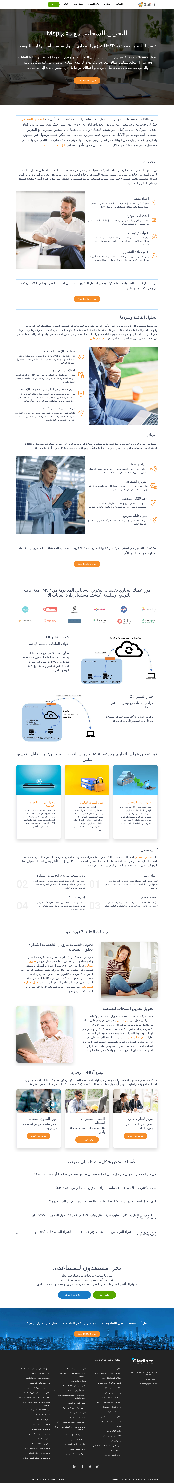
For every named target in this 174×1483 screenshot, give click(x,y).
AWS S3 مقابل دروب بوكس (111, 1436)
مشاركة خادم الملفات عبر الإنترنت (109, 1402)
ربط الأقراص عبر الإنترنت (112, 1393)
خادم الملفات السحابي (42, 1415)
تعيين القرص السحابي (139, 802)
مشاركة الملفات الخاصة (113, 1369)
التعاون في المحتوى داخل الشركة (74, 1408)
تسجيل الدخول (78, 4)
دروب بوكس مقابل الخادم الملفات (38, 1378)
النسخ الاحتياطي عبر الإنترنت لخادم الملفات (35, 1369)
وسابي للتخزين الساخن (113, 1455)
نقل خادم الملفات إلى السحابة (75, 1435)
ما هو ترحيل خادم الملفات (41, 1429)
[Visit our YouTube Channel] (89, 1466)
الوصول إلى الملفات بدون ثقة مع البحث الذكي (34, 1397)
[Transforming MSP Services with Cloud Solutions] (129, 970)
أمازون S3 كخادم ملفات (113, 1431)
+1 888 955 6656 (74, 1295)
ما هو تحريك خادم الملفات (41, 1424)
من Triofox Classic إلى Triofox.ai (37, 1410)
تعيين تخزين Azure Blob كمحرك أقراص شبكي (105, 1446)
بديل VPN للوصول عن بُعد (41, 1373)
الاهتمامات (119, 4)
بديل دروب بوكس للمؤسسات (39, 1383)
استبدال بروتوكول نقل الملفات (110, 1421)
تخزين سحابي (98, 338)
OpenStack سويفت (78, 1381)
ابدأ (54, 4)
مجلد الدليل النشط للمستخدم (75, 1444)
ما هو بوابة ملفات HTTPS (41, 1444)
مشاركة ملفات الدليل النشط (111, 1378)
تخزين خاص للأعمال (114, 1412)
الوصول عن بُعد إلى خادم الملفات (109, 1383)
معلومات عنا (30, 1479)
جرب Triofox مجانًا (87, 80)
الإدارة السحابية (54, 145)
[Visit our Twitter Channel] (97, 1466)
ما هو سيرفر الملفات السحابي (39, 1434)
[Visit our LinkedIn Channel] (74, 1466)
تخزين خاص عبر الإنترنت (77, 1413)
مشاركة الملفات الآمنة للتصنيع (111, 1417)
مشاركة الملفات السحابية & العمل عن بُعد (71, 1422)
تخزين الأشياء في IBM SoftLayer (74, 1386)
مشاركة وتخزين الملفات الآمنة (75, 1454)
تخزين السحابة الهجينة (78, 1449)
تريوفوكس (123, 1020)
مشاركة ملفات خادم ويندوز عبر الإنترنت (36, 1393)
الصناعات (107, 4)
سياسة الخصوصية (57, 1479)
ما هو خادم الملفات (43, 1419)
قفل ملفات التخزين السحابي (111, 1397)
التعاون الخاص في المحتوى (76, 1403)
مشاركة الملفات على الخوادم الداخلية (108, 1373)
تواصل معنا (104, 1295)
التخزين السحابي (32, 119)
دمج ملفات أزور (116, 1450)
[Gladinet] (147, 4)
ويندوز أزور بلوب (115, 1441)
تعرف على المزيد (135, 1136)
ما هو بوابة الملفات (43, 1439)
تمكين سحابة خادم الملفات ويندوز (38, 1388)
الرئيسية (20, 1479)
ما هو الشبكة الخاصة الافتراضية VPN (37, 1448)
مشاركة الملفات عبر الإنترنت (111, 1388)
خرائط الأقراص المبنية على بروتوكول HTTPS (70, 1390)
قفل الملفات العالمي (91, 802)
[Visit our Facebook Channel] (82, 1466)
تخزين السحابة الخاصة (78, 1417)
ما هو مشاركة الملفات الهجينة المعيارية (36, 1458)
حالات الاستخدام (93, 4)
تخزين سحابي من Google (76, 1369)
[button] (87, 1174)
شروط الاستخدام (43, 1479)
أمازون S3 (117, 1426)
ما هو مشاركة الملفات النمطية (39, 1453)
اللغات (66, 4)
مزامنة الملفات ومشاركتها (112, 1407)
